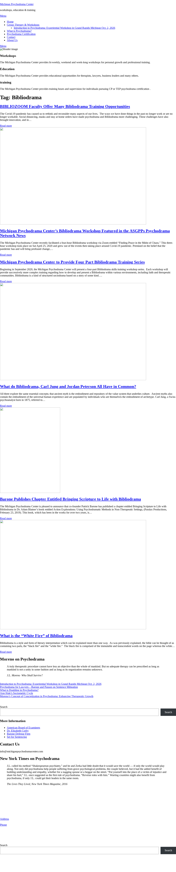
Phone (3, 824)
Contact (11, 37)
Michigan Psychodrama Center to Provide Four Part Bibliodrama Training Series (72, 262)
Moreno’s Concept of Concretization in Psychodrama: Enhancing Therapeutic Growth (46, 696)
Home (10, 21)
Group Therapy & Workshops (23, 24)
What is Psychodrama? (19, 30)
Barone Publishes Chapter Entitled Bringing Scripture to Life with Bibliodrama (70, 499)
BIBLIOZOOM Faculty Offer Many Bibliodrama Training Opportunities (65, 106)
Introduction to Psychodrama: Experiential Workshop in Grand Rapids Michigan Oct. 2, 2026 (64, 27)
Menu (3, 15)
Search (3, 706)
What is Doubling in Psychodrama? (19, 690)
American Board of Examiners (23, 727)
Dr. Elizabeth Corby (18, 730)
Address (4, 819)
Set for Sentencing (17, 736)
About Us (12, 40)
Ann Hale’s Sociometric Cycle (16, 693)
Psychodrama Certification (21, 34)
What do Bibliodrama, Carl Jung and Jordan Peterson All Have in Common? (68, 386)
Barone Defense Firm (18, 733)
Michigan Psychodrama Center (17, 4)
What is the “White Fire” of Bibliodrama (36, 635)
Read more (6, 125)
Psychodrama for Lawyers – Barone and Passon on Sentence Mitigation (39, 687)
